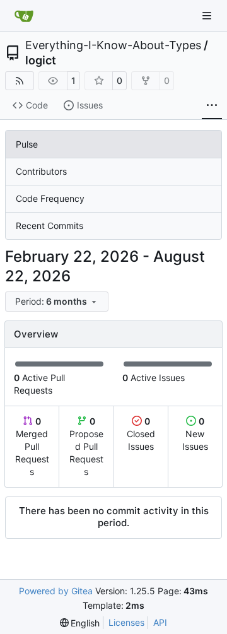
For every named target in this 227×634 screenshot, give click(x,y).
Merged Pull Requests (32, 446)
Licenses (126, 622)
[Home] (24, 15)
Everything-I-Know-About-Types (113, 45)
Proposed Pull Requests (86, 446)
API (160, 622)
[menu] (56, 301)
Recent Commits (49, 225)
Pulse (27, 144)
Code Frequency (50, 198)
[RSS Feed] (19, 80)
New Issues (195, 434)
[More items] (212, 106)
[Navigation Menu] (208, 15)
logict (40, 60)
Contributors (41, 171)
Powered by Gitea (56, 590)
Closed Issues (141, 434)
